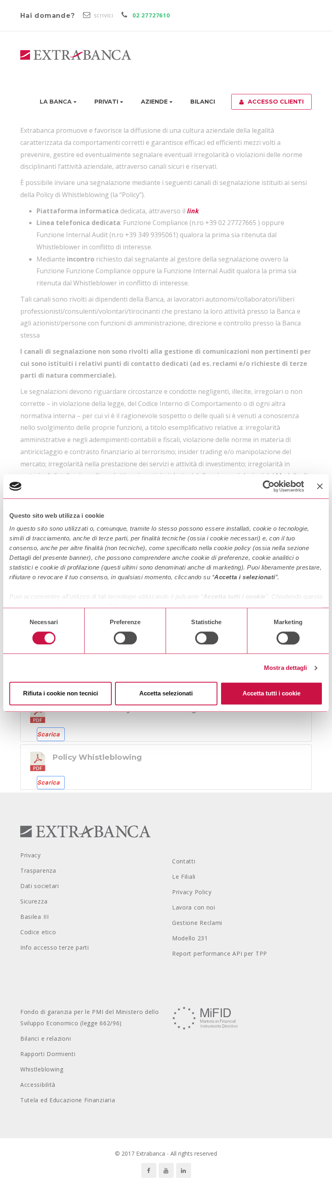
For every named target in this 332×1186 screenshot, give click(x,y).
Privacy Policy (192, 892)
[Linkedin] (183, 1170)
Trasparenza (38, 870)
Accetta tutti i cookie (271, 693)
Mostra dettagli (285, 667)
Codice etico (38, 932)
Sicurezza (33, 901)
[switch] (125, 637)
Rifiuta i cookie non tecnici (60, 693)
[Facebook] (148, 1170)
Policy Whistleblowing (97, 757)
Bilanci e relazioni (45, 1038)
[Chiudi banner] (320, 486)
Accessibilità (37, 1084)
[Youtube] (166, 1170)
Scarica (48, 734)
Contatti (184, 861)
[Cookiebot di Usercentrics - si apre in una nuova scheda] (268, 486)
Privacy (30, 855)
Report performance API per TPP (219, 953)
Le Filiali (184, 876)
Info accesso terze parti (54, 947)
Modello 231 (190, 938)
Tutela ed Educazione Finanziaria (67, 1100)
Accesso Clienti (276, 101)
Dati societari (39, 886)
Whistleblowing (42, 1069)
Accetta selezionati (166, 693)
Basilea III (34, 916)
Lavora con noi (193, 907)
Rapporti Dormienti (48, 1054)
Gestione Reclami (197, 923)
